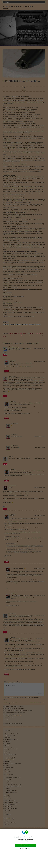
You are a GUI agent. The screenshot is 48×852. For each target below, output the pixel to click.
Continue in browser (25, 848)
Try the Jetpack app (25, 845)
